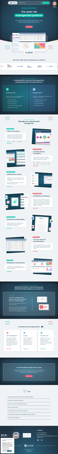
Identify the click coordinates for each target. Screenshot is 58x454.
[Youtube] (38, 440)
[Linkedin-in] (41, 440)
